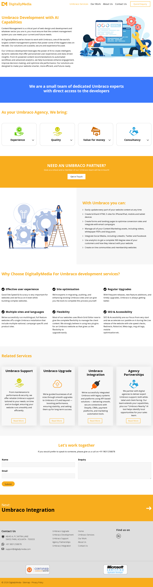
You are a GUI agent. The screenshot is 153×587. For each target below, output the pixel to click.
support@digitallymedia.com (18, 549)
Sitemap (26, 582)
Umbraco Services (79, 4)
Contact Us (121, 4)
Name (5, 459)
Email (5, 471)
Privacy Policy (37, 582)
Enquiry (82, 459)
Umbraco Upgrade (60, 531)
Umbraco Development (63, 534)
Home (81, 531)
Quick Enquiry (140, 4)
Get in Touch (76, 176)
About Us (108, 4)
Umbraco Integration (61, 545)
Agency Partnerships (61, 542)
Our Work (96, 4)
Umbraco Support (60, 538)
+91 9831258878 (14, 544)
